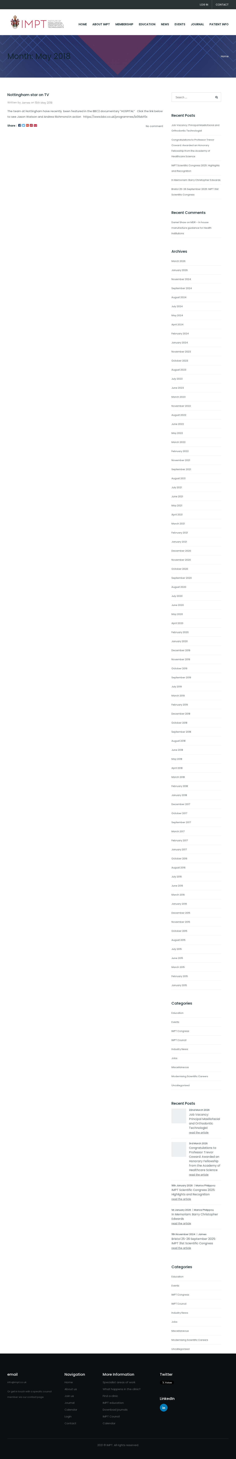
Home (225, 56)
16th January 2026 (182, 1185)
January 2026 (179, 270)
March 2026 (178, 261)
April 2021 (177, 514)
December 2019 (180, 650)
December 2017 (180, 804)
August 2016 (178, 867)
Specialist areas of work (119, 1382)
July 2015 (176, 949)
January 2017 (179, 849)
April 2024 (177, 324)
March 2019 (178, 695)
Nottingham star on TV (28, 94)
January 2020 (179, 641)
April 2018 (177, 768)
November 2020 (181, 560)
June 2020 (177, 605)
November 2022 (181, 406)
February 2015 (179, 976)
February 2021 (179, 532)
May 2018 (176, 759)
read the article (199, 1132)
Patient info (219, 24)
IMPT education (113, 1403)
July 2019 (176, 686)
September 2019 (181, 677)
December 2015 (180, 913)
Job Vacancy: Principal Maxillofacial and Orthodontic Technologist (204, 1121)
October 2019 (179, 668)
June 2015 (177, 958)
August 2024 (178, 297)
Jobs (174, 1058)
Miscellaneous (180, 1067)
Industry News (179, 1049)
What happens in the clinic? (121, 1389)
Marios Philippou (205, 1185)
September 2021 (181, 469)
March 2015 (178, 967)
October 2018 (179, 723)
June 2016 (177, 885)
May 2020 (177, 614)
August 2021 (178, 478)
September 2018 (181, 732)
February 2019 (179, 704)
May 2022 (177, 433)
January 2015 (179, 985)
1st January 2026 (181, 1210)
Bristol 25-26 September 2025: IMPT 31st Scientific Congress (193, 1241)
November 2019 (180, 659)
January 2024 (179, 342)
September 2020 (181, 578)
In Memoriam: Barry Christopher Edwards (196, 180)
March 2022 (178, 442)
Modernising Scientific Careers (189, 1076)
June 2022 (177, 424)
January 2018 (179, 795)
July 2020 (177, 596)
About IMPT (101, 24)
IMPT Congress (180, 1031)
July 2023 (177, 379)
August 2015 (178, 940)
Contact (70, 1423)
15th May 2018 (43, 103)
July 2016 (176, 876)
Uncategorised (180, 1085)
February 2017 (179, 840)
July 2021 (176, 487)
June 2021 (177, 496)
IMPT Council (178, 1040)
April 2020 (177, 623)
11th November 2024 (183, 1234)
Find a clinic (110, 1396)
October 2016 (179, 858)
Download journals (115, 1410)
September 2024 (181, 288)
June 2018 (177, 750)
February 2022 (180, 451)
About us (71, 1389)
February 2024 (180, 333)
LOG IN (204, 4)
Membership (124, 24)
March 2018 (178, 777)
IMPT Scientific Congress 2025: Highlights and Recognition (193, 1192)
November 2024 (181, 279)
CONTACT (222, 4)
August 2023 (178, 369)
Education (147, 24)
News (165, 24)
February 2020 (180, 632)
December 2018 (180, 713)
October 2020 (179, 569)
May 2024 (177, 315)
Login (68, 1416)
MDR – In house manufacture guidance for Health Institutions (191, 228)
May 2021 (176, 505)
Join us (69, 1396)
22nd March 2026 (199, 1110)
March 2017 (178, 831)
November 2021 (180, 460)
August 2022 (178, 415)
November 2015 (180, 922)
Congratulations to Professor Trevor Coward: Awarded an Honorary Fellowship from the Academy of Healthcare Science (204, 1159)
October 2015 (179, 931)
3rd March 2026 (198, 1143)
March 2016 (178, 894)
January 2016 (179, 904)
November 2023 (181, 351)
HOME (83, 24)
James (26, 103)
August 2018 (178, 741)
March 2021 (178, 523)
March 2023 (178, 397)
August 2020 (178, 587)
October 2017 (179, 813)
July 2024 (177, 306)
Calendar (71, 1410)
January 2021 (179, 541)
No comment (154, 126)
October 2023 (179, 360)
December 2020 (181, 551)
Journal (197, 24)
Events (180, 24)
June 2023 (177, 388)
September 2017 (181, 822)
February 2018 (179, 786)
